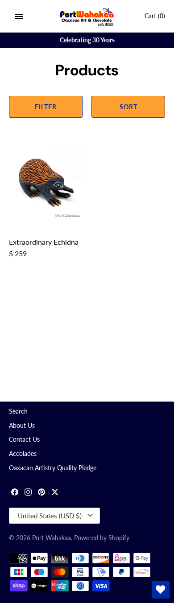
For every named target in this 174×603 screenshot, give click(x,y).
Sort (128, 107)
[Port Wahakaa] (87, 16)
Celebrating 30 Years (87, 40)
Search (18, 411)
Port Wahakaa (51, 537)
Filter (46, 107)
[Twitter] (54, 493)
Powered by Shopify (101, 537)
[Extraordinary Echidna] (46, 181)
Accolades (23, 453)
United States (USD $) (50, 516)
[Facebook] (14, 493)
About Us (22, 425)
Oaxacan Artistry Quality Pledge (52, 468)
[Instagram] (28, 493)
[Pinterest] (41, 493)
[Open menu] (19, 16)
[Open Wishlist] (161, 590)
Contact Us (24, 439)
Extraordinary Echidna (44, 242)
